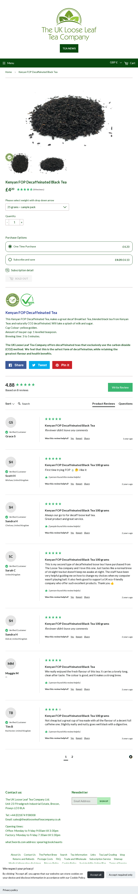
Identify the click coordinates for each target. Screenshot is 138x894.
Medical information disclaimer (25, 863)
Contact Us (30, 854)
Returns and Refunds (23, 859)
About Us (16, 854)
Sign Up (104, 801)
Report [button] (79, 438)
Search (63, 854)
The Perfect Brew (48, 854)
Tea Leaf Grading (108, 854)
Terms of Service (118, 863)
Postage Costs (45, 859)
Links (93, 854)
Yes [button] (72, 438)
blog (122, 854)
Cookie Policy (69, 863)
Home (8, 72)
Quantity (10, 216)
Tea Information (78, 854)
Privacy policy (10, 889)
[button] (66, 757)
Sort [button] (8, 403)
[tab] (103, 404)
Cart (132, 63)
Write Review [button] (120, 387)
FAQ (58, 859)
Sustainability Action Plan (93, 863)
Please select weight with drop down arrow (29, 200)
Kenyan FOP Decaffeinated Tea (31, 312)
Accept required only (120, 874)
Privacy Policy (51, 863)
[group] (24, 385)
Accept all (95, 874)
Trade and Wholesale (75, 859)
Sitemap (118, 859)
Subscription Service (100, 859)
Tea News (69, 48)
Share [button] (87, 438)
